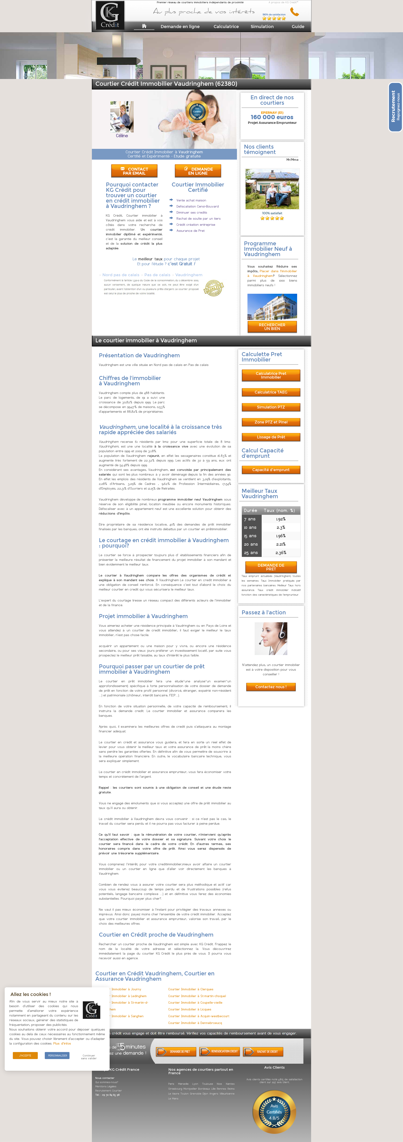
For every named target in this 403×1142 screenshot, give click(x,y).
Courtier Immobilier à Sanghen (121, 1016)
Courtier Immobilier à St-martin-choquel (197, 996)
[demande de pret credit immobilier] (176, 1056)
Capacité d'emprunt (271, 470)
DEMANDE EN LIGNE (200, 171)
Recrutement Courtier (108, 1090)
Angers (213, 1093)
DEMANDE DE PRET (271, 567)
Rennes (221, 1088)
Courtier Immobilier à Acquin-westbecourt (198, 1016)
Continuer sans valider (89, 1057)
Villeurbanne (227, 1093)
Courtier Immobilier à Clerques (190, 989)
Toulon (185, 1093)
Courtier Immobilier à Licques (189, 1009)
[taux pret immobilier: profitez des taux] (219, 1055)
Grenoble (196, 1093)
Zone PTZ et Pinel (271, 422)
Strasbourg (175, 1088)
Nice (219, 1083)
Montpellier (190, 1088)
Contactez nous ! (271, 687)
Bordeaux (204, 1088)
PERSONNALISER (57, 1055)
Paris (171, 1083)
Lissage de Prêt (271, 437)
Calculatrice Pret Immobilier (271, 375)
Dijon (205, 1093)
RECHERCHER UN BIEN (272, 327)
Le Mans (173, 1098)
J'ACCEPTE (25, 1055)
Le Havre (173, 1093)
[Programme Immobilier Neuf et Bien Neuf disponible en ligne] (272, 318)
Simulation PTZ (271, 407)
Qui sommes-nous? (106, 1082)
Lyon (195, 1083)
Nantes (230, 1083)
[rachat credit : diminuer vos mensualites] (263, 1056)
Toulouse (207, 1083)
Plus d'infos (62, 1043)
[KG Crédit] (116, 23)
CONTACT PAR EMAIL (135, 171)
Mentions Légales (105, 1086)
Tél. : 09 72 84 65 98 (107, 1094)
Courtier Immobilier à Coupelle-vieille (195, 1002)
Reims (231, 1088)
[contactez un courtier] (296, 15)
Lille (214, 1088)
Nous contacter (105, 1078)
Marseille (183, 1083)
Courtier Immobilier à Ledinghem (123, 996)
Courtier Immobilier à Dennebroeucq (195, 1023)
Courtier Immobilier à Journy (120, 989)
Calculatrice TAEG (271, 392)
